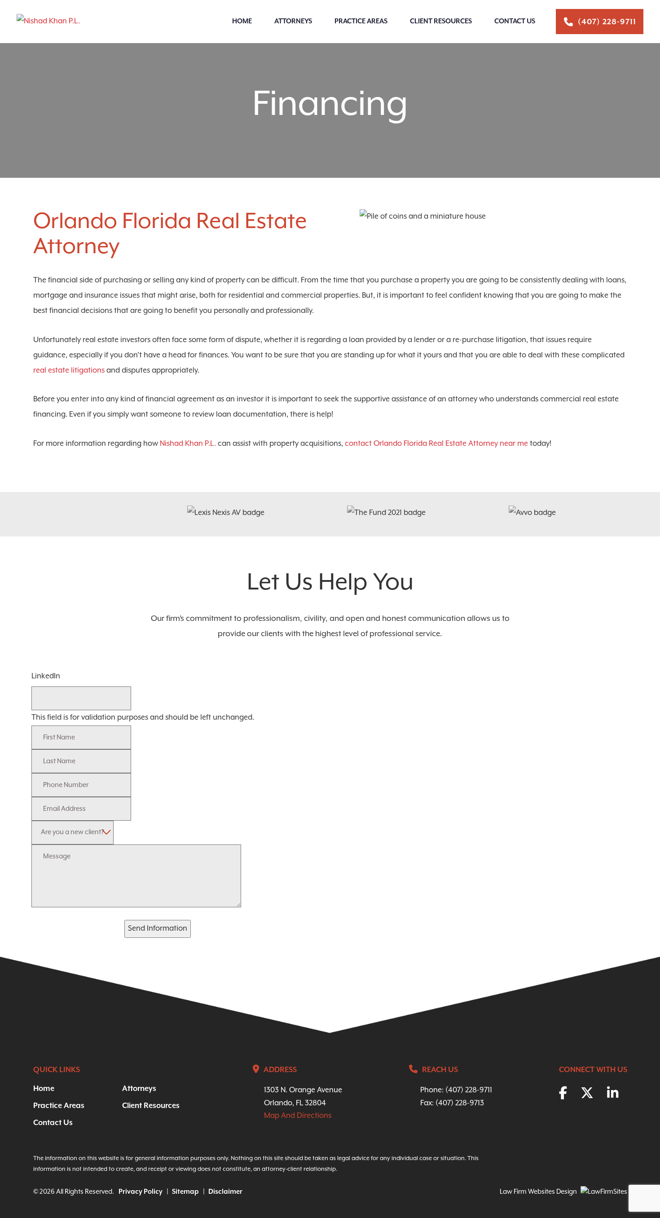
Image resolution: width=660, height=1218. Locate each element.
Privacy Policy (141, 1192)
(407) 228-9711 (607, 22)
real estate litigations (69, 370)
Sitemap (185, 1192)
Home (242, 21)
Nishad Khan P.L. (188, 444)
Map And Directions (297, 1116)
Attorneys (293, 21)
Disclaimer (225, 1192)
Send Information (157, 928)
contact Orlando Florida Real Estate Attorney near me (436, 444)
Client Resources (441, 21)
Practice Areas (360, 21)
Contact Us (514, 21)
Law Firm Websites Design (538, 1192)
